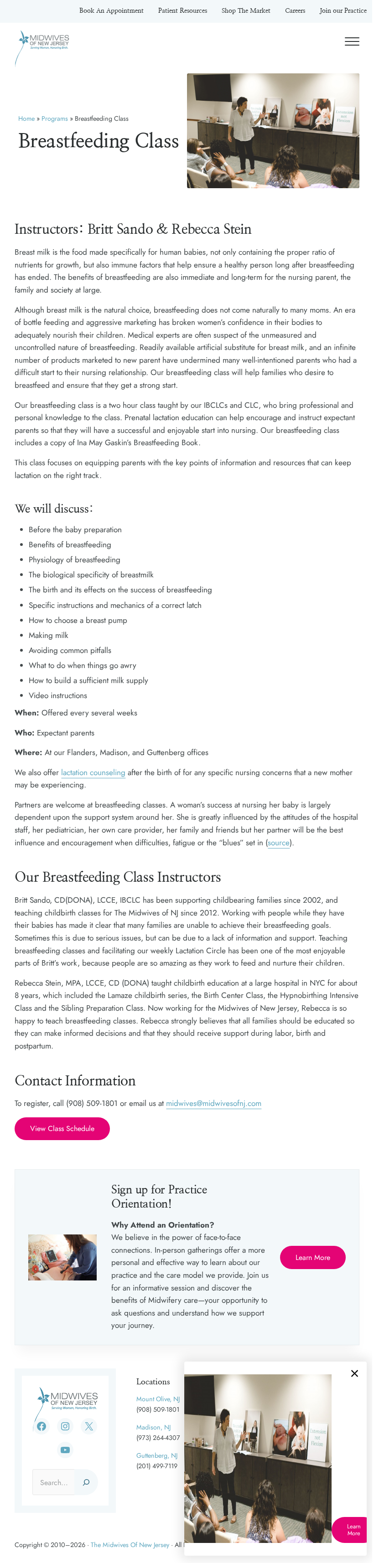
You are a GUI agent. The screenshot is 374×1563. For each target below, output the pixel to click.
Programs (55, 118)
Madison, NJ (153, 1427)
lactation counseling (93, 772)
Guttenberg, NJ (156, 1455)
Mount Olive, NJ (158, 1399)
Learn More (313, 1257)
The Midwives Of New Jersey (130, 1544)
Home (26, 118)
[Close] (355, 1373)
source (279, 842)
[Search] (86, 1482)
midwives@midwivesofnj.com (213, 1103)
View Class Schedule (62, 1128)
